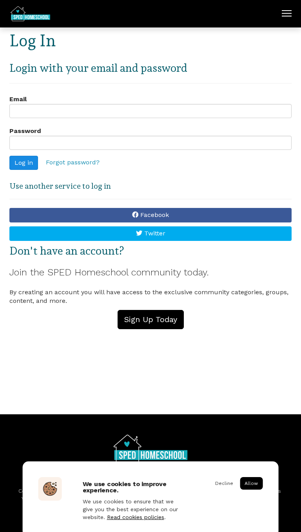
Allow (251, 483)
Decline (224, 483)
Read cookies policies (135, 517)
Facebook (153, 215)
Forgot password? (73, 162)
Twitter (153, 233)
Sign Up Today (150, 319)
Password (25, 131)
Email (18, 99)
